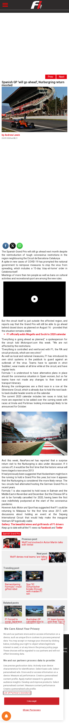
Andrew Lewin (12, 135)
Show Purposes (32, 710)
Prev (50, 76)
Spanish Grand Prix (11, 534)
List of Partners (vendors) (17, 693)
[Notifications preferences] (6, 716)
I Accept (32, 701)
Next (61, 76)
